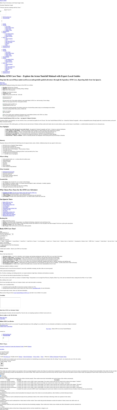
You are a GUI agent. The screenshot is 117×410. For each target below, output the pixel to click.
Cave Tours (7, 26)
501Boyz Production (54, 356)
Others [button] (1, 405)
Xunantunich (8, 241)
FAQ (6, 39)
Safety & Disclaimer (27, 356)
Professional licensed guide (8, 171)
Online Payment (8, 36)
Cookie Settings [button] (3, 361)
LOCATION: (2, 349)
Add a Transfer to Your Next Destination (10, 245)
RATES (4, 32)
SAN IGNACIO (6, 46)
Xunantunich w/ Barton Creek (81, 241)
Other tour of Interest (4, 239)
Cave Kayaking (41, 241)
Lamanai (97, 241)
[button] (58, 126)
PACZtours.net (7, 356)
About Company (9, 38)
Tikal (3, 241)
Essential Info (4, 179)
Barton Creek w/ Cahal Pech (67, 241)
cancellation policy (37, 288)
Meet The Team (8, 42)
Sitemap (20, 356)
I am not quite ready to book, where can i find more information (13, 290)
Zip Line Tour (111, 241)
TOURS (4, 25)
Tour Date (2, 234)
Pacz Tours (48, 328)
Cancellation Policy (9, 33)
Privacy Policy (36, 356)
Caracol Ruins (16, 241)
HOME (4, 24)
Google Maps (9, 326)
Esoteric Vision (63, 356)
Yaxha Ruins (103, 241)
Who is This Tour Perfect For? (6, 254)
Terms (42, 356)
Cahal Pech (22, 241)
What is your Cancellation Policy (7, 284)
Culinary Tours (8, 30)
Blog (6, 44)
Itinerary (2, 140)
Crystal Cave (49, 241)
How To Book (8, 35)
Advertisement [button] (3, 401)
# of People (2, 235)
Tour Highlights (4, 126)
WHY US (5, 37)
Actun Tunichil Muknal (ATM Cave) (21, 292)
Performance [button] (2, 394)
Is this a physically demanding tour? (7, 270)
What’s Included (4, 169)
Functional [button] (2, 390)
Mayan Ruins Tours (9, 27)
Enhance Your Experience (5, 243)
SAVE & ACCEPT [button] (4, 409)
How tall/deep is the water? (6, 280)
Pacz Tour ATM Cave (10, 41)
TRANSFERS (6, 31)
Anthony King (3, 326)
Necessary (4, 376)
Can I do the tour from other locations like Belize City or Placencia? (14, 275)
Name (1, 237)
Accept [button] (9, 361)
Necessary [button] (2, 374)
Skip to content (3, 0)
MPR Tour (91, 241)
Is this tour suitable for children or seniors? (9, 266)
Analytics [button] (2, 398)
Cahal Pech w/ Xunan (31, 241)
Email (1, 238)
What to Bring (4, 156)
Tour (1, 231)
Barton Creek (56, 241)
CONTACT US (6, 47)
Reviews (7, 43)
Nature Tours (8, 28)
